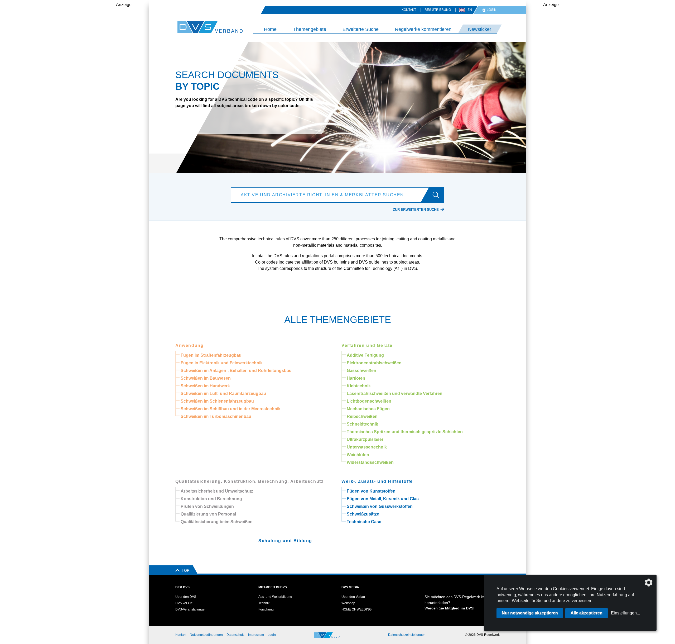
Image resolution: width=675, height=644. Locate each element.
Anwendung (189, 345)
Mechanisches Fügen (368, 409)
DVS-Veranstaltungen (190, 609)
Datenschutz (235, 635)
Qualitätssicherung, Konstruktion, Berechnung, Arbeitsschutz (249, 481)
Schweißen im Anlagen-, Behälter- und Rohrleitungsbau (236, 370)
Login (272, 635)
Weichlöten (358, 454)
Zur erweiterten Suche (416, 210)
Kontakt (409, 10)
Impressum (256, 635)
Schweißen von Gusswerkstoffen (380, 506)
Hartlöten (356, 378)
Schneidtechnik (362, 424)
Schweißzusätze (363, 514)
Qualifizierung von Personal (208, 514)
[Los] (437, 195)
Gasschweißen (361, 370)
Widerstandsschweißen (370, 462)
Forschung (266, 609)
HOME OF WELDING (356, 609)
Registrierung (438, 10)
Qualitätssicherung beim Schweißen (217, 521)
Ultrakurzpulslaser (365, 439)
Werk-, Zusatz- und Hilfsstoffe (377, 481)
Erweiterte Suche (361, 29)
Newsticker (479, 29)
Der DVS (182, 587)
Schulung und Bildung (285, 540)
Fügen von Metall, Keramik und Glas (383, 499)
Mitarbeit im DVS (272, 587)
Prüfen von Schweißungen (207, 506)
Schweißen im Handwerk (205, 386)
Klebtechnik (359, 386)
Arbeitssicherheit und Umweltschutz (217, 491)
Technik (263, 603)
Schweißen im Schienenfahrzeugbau (217, 401)
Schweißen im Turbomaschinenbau (216, 416)
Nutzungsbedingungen (206, 635)
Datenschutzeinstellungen (407, 635)
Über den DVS (185, 597)
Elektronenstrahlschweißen (374, 363)
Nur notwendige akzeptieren (530, 613)
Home (270, 29)
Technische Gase (364, 521)
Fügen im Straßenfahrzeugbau (211, 355)
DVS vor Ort (183, 603)
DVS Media (350, 587)
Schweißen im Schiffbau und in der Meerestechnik (231, 409)
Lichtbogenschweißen (369, 401)
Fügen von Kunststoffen (371, 491)
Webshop (348, 603)
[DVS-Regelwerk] (199, 27)
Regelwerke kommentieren (423, 29)
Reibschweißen (362, 416)
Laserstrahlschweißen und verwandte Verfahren (394, 393)
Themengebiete (309, 29)
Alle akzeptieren (586, 613)
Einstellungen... (625, 613)
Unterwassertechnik (367, 447)
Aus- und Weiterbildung (275, 597)
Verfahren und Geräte (367, 345)
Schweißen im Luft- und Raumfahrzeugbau (223, 393)
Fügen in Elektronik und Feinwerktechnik (222, 363)
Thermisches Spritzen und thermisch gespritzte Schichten (405, 432)
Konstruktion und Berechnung (211, 499)
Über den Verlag (353, 597)
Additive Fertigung (365, 355)
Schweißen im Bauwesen (206, 378)
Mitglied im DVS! (460, 608)
